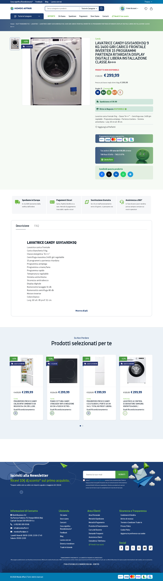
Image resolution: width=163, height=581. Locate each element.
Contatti (106, 16)
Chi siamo (63, 515)
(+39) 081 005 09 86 (21, 524)
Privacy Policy (126, 526)
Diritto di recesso (127, 519)
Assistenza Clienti (95, 537)
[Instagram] (127, 548)
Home (12, 24)
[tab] (15, 43)
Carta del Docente (95, 530)
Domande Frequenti (96, 533)
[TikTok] (151, 548)
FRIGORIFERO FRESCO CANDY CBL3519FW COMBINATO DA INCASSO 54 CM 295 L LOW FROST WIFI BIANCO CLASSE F (25, 404)
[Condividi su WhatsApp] (123, 174)
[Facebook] (121, 548)
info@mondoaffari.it (21, 528)
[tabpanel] (56, 71)
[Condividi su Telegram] (130, 174)
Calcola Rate (108, 159)
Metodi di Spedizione (96, 519)
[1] (80, 425)
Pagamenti (83, 16)
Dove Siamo (95, 16)
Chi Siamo (61, 16)
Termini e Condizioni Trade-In (131, 522)
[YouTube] (145, 548)
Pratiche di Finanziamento (98, 526)
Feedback (38, 2)
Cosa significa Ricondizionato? (21, 2)
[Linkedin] (139, 548)
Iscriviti (122, 474)
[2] (82, 425)
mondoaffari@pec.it (21, 532)
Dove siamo (64, 519)
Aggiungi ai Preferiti (107, 127)
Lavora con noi (56, 2)
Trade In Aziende (66, 547)
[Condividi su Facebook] (102, 174)
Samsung (126, 399)
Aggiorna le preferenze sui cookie (133, 533)
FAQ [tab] (36, 226)
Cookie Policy (125, 530)
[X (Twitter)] (133, 548)
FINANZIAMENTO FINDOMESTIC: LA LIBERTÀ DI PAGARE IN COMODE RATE (81, 558)
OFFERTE (51, 16)
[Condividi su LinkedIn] (116, 174)
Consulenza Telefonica (97, 541)
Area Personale (94, 515)
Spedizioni (72, 16)
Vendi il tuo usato (121, 16)
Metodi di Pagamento (97, 522)
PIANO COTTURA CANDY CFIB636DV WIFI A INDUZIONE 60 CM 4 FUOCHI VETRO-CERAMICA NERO (62, 404)
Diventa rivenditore (67, 544)
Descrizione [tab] (22, 226)
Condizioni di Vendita (128, 515)
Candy (16, 399)
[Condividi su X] (109, 174)
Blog (46, 2)
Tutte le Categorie (25, 16)
